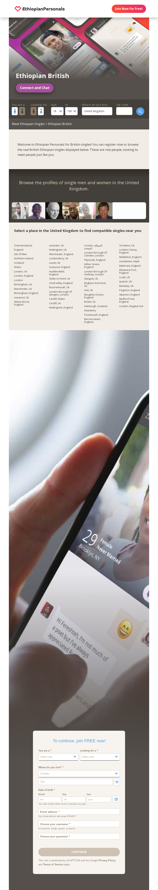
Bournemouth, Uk (59, 287)
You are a (18, 105)
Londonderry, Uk (58, 258)
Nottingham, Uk (57, 249)
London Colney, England (128, 251)
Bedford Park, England (127, 300)
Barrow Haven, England (92, 321)
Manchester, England (61, 254)
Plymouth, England (94, 260)
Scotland (19, 262)
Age (54, 105)
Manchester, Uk (23, 289)
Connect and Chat (35, 88)
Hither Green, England (92, 266)
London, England (23, 275)
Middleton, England (130, 257)
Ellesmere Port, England (128, 272)
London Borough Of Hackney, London (95, 273)
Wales (17, 267)
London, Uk (20, 271)
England (18, 249)
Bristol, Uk (89, 301)
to (66, 105)
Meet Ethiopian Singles (28, 124)
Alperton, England (129, 294)
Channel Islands (23, 245)
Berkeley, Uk (126, 286)
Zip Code (122, 105)
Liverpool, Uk (21, 297)
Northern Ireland (23, 258)
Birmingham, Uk (23, 284)
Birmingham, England (26, 293)
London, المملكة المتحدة (93, 247)
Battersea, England (130, 265)
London (18, 280)
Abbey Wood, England (21, 303)
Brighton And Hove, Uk (95, 285)
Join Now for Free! (128, 9)
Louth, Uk (124, 277)
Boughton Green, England (94, 296)
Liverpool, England (59, 267)
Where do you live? (95, 105)
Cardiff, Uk (55, 303)
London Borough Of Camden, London (95, 254)
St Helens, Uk (126, 245)
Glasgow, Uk (91, 278)
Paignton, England (129, 290)
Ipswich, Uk (125, 281)
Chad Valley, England (61, 283)
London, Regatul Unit (131, 306)
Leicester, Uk (56, 245)
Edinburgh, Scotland (95, 306)
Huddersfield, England (57, 273)
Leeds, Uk (54, 262)
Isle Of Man (20, 254)
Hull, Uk (88, 290)
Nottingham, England (61, 307)
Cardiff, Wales (57, 299)
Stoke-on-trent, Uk (59, 278)
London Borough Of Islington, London (60, 293)
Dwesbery (90, 310)
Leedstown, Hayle (129, 261)
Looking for (39, 105)
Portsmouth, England (96, 315)
